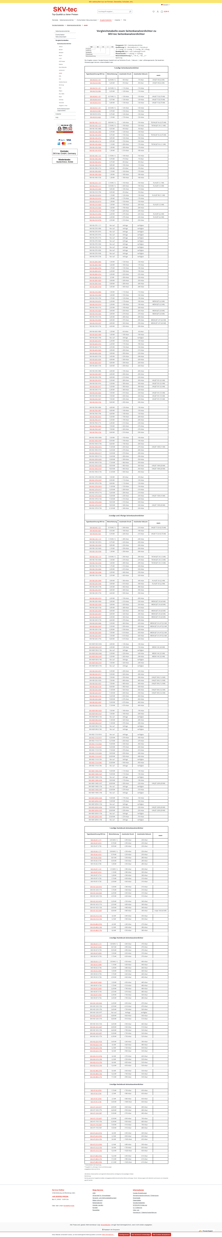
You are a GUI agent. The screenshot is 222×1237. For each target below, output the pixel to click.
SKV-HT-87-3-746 (96, 1102)
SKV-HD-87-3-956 (96, 995)
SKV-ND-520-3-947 (95, 702)
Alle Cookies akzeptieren (161, 1234)
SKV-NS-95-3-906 (95, 111)
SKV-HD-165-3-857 (96, 1033)
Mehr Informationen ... (108, 1234)
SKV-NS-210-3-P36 (95, 220)
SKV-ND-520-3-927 (95, 683)
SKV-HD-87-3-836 (96, 989)
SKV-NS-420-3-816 (95, 341)
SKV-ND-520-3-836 (95, 690)
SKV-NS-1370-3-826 (95, 496)
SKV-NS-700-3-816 (95, 417)
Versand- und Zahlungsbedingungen (104, 1198)
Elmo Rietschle (63, 67)
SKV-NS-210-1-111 (95, 186)
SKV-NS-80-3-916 (95, 103)
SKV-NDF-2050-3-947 (95, 817)
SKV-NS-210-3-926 (95, 208)
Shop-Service (98, 1190)
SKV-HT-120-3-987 (96, 1113)
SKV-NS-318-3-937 (95, 323)
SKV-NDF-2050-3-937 (95, 810)
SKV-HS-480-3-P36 (96, 924)
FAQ (57, 117)
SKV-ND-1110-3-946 (95, 763)
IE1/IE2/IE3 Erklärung (140, 1205)
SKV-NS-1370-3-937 (95, 505)
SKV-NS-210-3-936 (95, 217)
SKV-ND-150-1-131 (95, 557)
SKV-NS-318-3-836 (95, 320)
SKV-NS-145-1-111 (95, 122)
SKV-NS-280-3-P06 (95, 268)
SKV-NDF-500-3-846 (95, 653)
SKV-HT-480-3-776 (96, 1159)
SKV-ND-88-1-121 (95, 528)
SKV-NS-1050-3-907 (95, 441)
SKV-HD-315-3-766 (96, 1065)
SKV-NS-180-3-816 (95, 162)
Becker (61, 49)
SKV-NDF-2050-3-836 (95, 807)
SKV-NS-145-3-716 (95, 141)
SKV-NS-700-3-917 (95, 420)
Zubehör (58, 114)
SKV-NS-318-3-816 (95, 301)
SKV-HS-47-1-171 (96, 840)
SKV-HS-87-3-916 (96, 872)
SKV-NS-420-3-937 (95, 363)
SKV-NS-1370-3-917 (95, 489)
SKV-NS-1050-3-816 (95, 447)
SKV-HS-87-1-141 (96, 869)
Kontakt (95, 1207)
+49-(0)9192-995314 (60, 1196)
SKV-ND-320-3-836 (95, 611)
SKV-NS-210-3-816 (95, 195)
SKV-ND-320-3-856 (95, 633)
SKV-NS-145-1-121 (95, 126)
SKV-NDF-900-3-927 (95, 714)
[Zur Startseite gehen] (65, 11)
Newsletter (96, 1210)
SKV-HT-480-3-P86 (96, 1162)
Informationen (138, 1190)
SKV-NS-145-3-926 (95, 147)
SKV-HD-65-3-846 (96, 965)
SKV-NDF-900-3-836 (95, 720)
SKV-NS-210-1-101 (95, 183)
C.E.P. (60, 58)
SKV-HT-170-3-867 (96, 1125)
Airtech (61, 46)
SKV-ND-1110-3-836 (95, 753)
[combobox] (112, 11)
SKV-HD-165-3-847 (96, 1027)
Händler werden (98, 1205)
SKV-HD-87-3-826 (96, 982)
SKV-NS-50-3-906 (95, 83)
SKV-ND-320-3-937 (95, 617)
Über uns (136, 1210)
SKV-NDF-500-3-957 (95, 663)
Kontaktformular (68, 1205)
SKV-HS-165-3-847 (96, 911)
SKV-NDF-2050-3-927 (95, 801)
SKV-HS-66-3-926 (96, 858)
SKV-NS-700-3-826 (95, 426)
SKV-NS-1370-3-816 (95, 486)
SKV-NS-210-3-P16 (95, 201)
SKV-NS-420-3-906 (95, 335)
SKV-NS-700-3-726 (95, 432)
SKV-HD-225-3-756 (96, 1051)
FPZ (60, 79)
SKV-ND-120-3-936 (95, 551)
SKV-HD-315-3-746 (96, 1059)
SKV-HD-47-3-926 (96, 947)
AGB (94, 1193)
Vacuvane (61, 102)
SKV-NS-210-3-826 (95, 205)
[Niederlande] (65, 161)
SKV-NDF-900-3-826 (95, 711)
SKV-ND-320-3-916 (95, 598)
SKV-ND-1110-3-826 (95, 744)
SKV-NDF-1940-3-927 (95, 774)
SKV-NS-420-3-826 (95, 350)
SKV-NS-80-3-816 (95, 100)
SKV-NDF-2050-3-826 (95, 798)
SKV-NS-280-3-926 (95, 284)
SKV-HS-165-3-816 (96, 901)
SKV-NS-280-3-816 (95, 271)
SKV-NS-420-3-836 (95, 359)
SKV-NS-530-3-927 (95, 399)
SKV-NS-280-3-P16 (95, 277)
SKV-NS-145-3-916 (95, 138)
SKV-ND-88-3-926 (95, 534)
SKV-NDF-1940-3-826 (95, 771)
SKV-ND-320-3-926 (95, 604)
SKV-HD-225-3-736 (96, 1045)
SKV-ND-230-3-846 (95, 581)
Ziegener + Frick (63, 105)
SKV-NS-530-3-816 (95, 380)
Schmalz (61, 99)
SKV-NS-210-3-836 (95, 214)
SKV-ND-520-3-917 (95, 674)
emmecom (62, 70)
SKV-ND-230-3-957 (95, 590)
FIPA (60, 76)
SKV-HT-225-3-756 (96, 1139)
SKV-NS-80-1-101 (95, 96)
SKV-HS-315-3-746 (96, 919)
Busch (60, 55)
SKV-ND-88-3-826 (95, 531)
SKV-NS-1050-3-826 (95, 459)
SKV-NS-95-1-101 (95, 108)
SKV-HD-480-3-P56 (96, 1071)
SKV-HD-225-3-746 (96, 1048)
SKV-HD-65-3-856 (96, 971)
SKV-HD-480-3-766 (96, 1074)
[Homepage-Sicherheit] (65, 129)
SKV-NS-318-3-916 (95, 304)
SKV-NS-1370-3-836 (95, 502)
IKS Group (61, 85)
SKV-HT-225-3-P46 (96, 1136)
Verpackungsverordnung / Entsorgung (145, 1195)
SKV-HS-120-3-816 (96, 887)
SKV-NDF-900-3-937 (95, 723)
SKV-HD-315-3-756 (96, 1062)
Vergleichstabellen (62, 40)
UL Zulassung (137, 1207)
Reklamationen (97, 1203)
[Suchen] (130, 11)
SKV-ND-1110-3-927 (95, 747)
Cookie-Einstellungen (140, 1193)
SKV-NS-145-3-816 (95, 135)
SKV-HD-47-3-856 (96, 953)
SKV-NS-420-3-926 (95, 353)
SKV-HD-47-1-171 (96, 944)
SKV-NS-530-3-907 (95, 374)
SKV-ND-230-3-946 (95, 584)
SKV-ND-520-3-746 (95, 705)
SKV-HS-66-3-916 (96, 854)
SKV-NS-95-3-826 (95, 117)
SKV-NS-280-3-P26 (95, 287)
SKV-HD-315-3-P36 (96, 1056)
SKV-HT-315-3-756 (96, 1148)
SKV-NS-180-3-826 (95, 171)
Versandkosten (105, 1225)
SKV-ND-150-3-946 (95, 572)
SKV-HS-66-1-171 (96, 851)
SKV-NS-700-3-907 (95, 410)
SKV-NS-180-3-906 (95, 159)
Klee (60, 88)
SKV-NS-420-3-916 (95, 344)
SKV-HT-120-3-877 (96, 1107)
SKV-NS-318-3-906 (95, 295)
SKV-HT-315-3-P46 (96, 1144)
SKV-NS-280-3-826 (95, 280)
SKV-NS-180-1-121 (95, 156)
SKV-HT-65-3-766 (96, 1093)
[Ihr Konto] (158, 11)
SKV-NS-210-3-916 (95, 198)
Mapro (60, 91)
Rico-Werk (61, 93)
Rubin (60, 96)
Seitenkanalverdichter (63, 31)
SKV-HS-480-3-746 (96, 927)
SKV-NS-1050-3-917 (95, 453)
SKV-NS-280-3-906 (95, 265)
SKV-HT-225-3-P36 (96, 1133)
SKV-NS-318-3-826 (95, 311)
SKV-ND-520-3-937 (95, 693)
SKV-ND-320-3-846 (95, 623)
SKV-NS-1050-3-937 (95, 469)
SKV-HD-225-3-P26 (96, 1042)
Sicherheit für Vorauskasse (101, 1195)
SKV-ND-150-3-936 (95, 563)
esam (60, 73)
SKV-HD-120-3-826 (96, 1003)
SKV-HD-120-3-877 (96, 1016)
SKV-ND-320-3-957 (95, 636)
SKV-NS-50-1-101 (95, 80)
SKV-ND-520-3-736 (95, 696)
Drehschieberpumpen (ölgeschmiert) (63, 109)
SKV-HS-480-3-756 (96, 930)
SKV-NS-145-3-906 (95, 132)
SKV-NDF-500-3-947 (95, 656)
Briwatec (61, 52)
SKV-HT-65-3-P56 (96, 1090)
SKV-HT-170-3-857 (96, 1118)
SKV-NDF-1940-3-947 (95, 790)
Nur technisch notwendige (141, 1234)
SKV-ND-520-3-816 (95, 671)
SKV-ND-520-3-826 (95, 677)
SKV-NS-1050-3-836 (95, 466)
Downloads (136, 1198)
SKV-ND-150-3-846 (95, 569)
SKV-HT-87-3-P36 (96, 1099)
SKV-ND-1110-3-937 (95, 756)
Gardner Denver (63, 82)
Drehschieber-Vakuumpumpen (61, 36)
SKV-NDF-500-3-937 (95, 647)
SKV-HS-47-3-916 (96, 843)
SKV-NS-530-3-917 (95, 387)
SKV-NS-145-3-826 (95, 144)
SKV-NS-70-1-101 (95, 88)
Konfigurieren (124, 1234)
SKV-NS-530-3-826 (95, 393)
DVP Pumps (62, 61)
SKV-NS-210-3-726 (95, 211)
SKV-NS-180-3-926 (95, 174)
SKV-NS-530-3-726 (95, 402)
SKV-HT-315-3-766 (96, 1151)
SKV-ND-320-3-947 (95, 626)
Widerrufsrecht (98, 1200)
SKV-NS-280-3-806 (95, 262)
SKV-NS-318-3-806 (95, 292)
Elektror (61, 64)
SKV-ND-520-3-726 (95, 687)
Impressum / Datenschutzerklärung (144, 1212)
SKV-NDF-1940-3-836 (95, 780)
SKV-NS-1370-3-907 (95, 480)
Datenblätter (137, 1200)
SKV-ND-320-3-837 (95, 614)
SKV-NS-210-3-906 (95, 189)
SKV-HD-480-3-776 (96, 1077)
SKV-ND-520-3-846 (95, 699)
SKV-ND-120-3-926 (95, 545)
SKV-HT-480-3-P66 (96, 1156)
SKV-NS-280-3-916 (95, 274)
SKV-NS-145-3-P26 (95, 150)
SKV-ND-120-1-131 (95, 539)
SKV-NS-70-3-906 (95, 91)
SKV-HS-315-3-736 (96, 916)
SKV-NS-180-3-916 (95, 165)
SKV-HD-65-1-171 (96, 961)
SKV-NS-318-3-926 (95, 314)
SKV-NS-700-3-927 (95, 429)
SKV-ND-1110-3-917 (95, 738)
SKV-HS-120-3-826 (96, 893)
